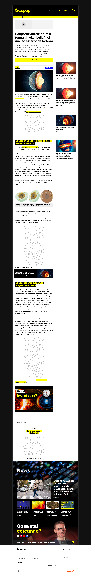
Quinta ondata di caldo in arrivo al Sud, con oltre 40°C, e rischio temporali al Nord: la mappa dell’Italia (38, 512)
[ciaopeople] (70, 571)
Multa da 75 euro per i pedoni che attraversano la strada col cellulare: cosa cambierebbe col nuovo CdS (63, 487)
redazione (50, 563)
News (18, 542)
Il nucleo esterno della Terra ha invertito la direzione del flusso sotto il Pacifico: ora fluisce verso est (65, 103)
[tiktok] (64, 549)
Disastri (52, 542)
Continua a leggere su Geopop (34, 432)
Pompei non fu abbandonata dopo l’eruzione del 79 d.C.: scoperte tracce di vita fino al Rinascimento (52, 512)
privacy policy (51, 555)
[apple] (20, 571)
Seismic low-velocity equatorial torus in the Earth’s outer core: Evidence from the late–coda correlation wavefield (34, 421)
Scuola (34, 542)
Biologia (40, 542)
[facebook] (73, 549)
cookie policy (50, 557)
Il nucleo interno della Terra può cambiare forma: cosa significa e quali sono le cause (65, 77)
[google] (27, 571)
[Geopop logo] (22, 10)
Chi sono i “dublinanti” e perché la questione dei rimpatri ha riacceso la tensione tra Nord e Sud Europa (23, 512)
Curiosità (28, 542)
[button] (74, 10)
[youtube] (70, 549)
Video (22, 542)
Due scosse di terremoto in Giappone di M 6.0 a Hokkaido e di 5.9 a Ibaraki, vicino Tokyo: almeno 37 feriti (67, 512)
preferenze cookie (52, 565)
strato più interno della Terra (30, 147)
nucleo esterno (19, 98)
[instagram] (67, 549)
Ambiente (46, 542)
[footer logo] (29, 549)
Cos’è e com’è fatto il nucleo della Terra (65, 128)
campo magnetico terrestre (33, 112)
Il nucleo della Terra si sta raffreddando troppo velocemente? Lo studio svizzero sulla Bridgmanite (64, 156)
